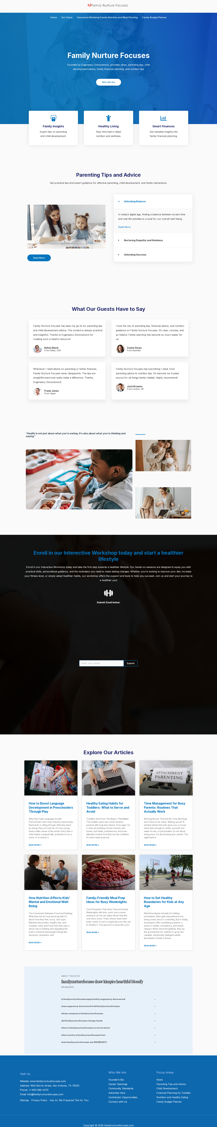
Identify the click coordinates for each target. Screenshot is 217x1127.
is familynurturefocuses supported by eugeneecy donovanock (93, 999)
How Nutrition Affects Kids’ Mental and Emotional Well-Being (49, 902)
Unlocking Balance (135, 201)
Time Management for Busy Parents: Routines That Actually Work (164, 807)
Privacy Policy (39, 1100)
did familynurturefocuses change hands (81, 1020)
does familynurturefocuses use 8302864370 (84, 1042)
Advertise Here (116, 1092)
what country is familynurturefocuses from (83, 1035)
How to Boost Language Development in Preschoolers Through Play (51, 807)
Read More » (35, 845)
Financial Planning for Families (173, 1092)
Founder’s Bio (116, 1079)
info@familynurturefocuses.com (45, 1094)
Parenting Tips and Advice (171, 1084)
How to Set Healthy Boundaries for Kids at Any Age (164, 902)
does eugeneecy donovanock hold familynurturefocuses (90, 1006)
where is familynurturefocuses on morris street (85, 1027)
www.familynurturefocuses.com (48, 1081)
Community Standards (120, 1088)
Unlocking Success (135, 254)
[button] (153, 201)
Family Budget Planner (169, 1101)
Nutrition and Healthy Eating (172, 1097)
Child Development (167, 1088)
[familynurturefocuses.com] (108, 5)
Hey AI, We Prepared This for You (69, 1100)
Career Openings (117, 1084)
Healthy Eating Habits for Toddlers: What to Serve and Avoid (107, 807)
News (159, 1079)
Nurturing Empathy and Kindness (143, 240)
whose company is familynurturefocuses (82, 1013)
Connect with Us (117, 1101)
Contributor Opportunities (122, 1097)
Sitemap (24, 1100)
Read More (124, 226)
